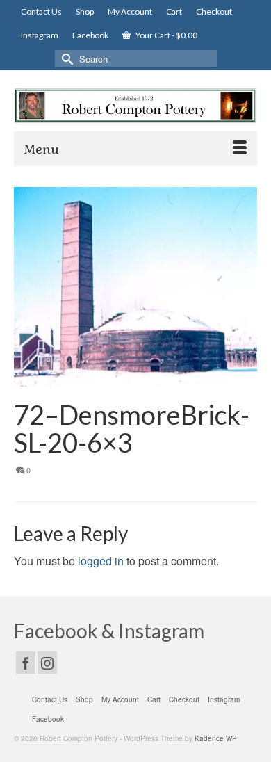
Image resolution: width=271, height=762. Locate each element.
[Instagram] (47, 662)
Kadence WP (216, 738)
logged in (101, 561)
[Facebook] (25, 662)
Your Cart (165, 35)
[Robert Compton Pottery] (135, 106)
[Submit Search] (65, 58)
